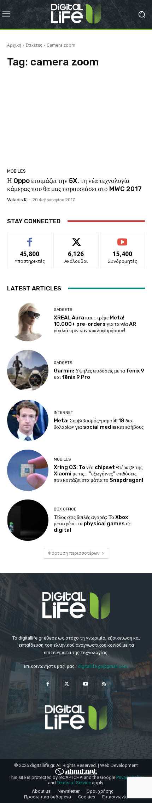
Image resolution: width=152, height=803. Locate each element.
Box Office (65, 509)
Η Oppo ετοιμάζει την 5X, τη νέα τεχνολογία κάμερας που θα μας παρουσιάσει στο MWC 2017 (74, 185)
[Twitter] (67, 684)
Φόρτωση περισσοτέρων (73, 553)
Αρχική (14, 45)
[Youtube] (85, 684)
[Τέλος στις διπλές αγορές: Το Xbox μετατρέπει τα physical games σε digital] (27, 520)
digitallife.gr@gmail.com (103, 666)
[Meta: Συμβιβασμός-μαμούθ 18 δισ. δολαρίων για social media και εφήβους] (27, 420)
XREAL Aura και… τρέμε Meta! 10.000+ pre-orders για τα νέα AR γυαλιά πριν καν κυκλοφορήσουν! (95, 324)
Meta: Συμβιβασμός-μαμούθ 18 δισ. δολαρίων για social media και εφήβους (99, 423)
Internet (63, 413)
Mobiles (16, 171)
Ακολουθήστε (76, 238)
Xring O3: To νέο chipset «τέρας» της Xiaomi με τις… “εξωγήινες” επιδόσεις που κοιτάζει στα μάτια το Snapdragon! (98, 473)
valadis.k (17, 199)
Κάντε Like (29, 238)
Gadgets (63, 310)
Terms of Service (74, 782)
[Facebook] (48, 684)
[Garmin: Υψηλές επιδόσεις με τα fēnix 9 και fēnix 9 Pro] (27, 370)
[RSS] (104, 684)
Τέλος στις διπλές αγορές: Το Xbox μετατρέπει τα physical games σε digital (92, 523)
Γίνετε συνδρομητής (122, 241)
